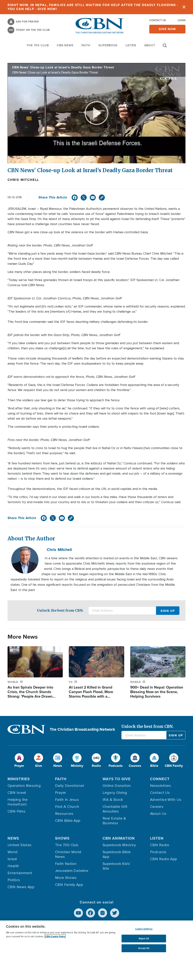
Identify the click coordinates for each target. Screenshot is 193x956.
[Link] (102, 197)
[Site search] (164, 47)
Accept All (143, 948)
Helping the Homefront (18, 802)
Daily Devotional (69, 785)
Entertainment (20, 873)
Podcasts (158, 852)
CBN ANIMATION (119, 838)
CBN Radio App (163, 859)
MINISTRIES (19, 779)
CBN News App (21, 887)
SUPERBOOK (108, 45)
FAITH (85, 45)
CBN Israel (17, 792)
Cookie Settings (143, 929)
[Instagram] (102, 912)
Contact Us (157, 20)
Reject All (144, 938)
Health (13, 866)
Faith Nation (66, 863)
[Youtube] (78, 912)
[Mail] (93, 197)
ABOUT (149, 45)
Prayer (60, 792)
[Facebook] (75, 197)
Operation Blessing (24, 785)
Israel (12, 859)
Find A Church (67, 806)
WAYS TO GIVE (117, 779)
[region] (96, 938)
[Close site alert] (183, 7)
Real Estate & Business (114, 820)
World (13, 852)
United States (20, 845)
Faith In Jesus (67, 799)
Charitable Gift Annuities (115, 809)
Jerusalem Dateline (71, 870)
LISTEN (131, 45)
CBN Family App (69, 884)
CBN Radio (159, 845)
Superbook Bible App (117, 854)
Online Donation (117, 785)
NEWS (13, 838)
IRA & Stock (113, 799)
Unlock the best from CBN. (60, 610)
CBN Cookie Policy (55, 936)
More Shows (66, 877)
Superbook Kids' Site (117, 866)
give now (167, 29)
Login (181, 20)
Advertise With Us (166, 799)
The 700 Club (38, 45)
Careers (156, 806)
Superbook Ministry (119, 845)
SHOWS (62, 838)
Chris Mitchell (23, 179)
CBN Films (16, 811)
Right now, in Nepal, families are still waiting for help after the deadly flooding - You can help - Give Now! (93, 7)
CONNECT (160, 779)
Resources (64, 813)
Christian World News (68, 854)
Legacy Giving (115, 792)
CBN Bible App (67, 820)
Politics (14, 880)
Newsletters (160, 785)
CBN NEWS (65, 45)
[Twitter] (84, 197)
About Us (158, 813)
